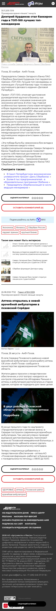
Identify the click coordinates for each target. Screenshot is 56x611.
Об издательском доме (15, 513)
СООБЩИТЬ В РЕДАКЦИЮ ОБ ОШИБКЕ (21, 527)
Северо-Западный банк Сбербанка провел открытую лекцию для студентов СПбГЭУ (30, 261)
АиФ (17, 349)
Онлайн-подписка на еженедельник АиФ (25, 520)
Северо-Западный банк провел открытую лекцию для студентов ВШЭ (29, 278)
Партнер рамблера (24, 598)
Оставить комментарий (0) (28, 208)
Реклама (7, 516)
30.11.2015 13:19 (7, 10)
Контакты (30, 524)
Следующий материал (27, 604)
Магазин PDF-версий (25, 516)
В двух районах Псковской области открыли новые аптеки (26, 408)
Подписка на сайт (12, 524)
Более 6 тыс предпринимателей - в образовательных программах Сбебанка (26, 180)
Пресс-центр (38, 513)
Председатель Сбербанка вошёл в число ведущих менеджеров (27, 186)
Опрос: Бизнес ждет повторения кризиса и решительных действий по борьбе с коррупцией (32, 245)
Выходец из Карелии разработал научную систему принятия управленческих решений (31, 253)
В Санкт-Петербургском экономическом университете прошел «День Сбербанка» (27, 175)
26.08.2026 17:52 (8, 292)
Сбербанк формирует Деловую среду (28, 269)
